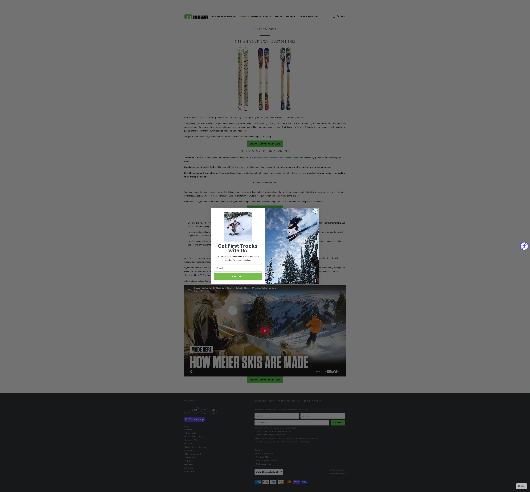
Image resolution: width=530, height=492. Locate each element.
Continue (238, 276)
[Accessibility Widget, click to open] (524, 246)
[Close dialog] (315, 211)
